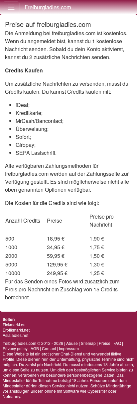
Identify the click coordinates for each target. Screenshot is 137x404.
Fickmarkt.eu (14, 324)
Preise (104, 343)
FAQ (117, 343)
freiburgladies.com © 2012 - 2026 (33, 343)
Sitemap (88, 343)
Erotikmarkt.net (16, 330)
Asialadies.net (15, 335)
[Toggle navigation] (11, 7)
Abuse (72, 343)
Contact (49, 348)
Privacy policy (15, 348)
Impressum (69, 348)
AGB (35, 348)
